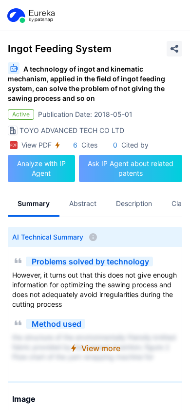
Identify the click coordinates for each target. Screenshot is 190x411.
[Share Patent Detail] (174, 48)
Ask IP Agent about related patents (130, 168)
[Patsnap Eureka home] (30, 15)
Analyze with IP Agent (41, 168)
